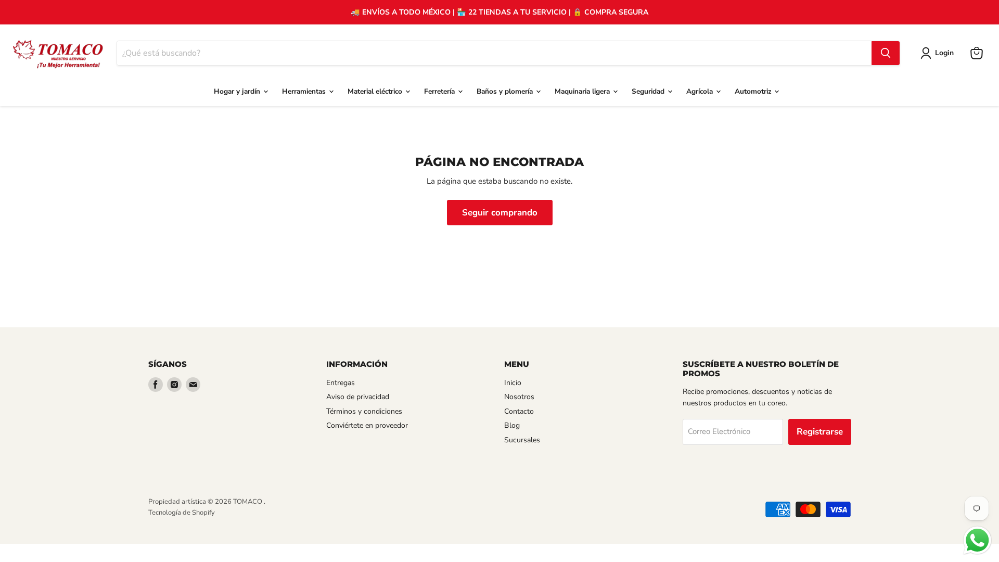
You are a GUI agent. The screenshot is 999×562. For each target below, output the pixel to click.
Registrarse (820, 432)
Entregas (340, 383)
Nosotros (519, 397)
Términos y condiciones (364, 411)
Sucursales (522, 440)
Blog (512, 425)
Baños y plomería (506, 91)
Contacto (519, 411)
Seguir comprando (499, 213)
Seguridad (649, 91)
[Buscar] (886, 53)
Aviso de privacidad (357, 397)
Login (944, 53)
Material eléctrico (376, 91)
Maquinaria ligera (583, 91)
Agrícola (700, 91)
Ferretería (440, 91)
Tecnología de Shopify (181, 512)
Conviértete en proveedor (367, 425)
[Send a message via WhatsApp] (977, 540)
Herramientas (305, 91)
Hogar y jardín (238, 91)
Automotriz (754, 91)
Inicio (512, 383)
